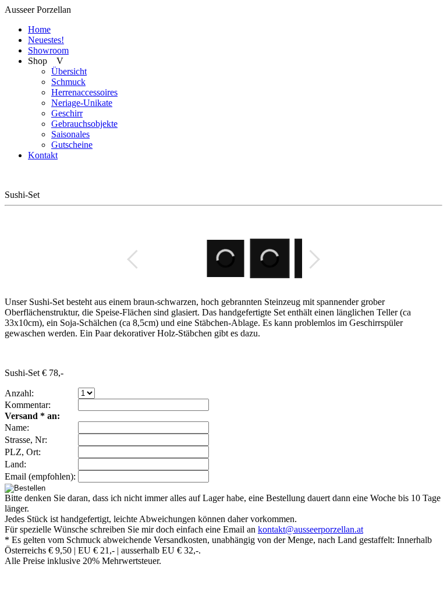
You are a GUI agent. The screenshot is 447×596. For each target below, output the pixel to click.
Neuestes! (46, 40)
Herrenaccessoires (84, 92)
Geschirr (67, 113)
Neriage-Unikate (81, 103)
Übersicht (69, 71)
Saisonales (70, 134)
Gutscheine (72, 145)
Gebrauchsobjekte (84, 124)
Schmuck (68, 82)
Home (39, 29)
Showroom (48, 50)
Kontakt (43, 155)
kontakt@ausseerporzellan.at (310, 529)
